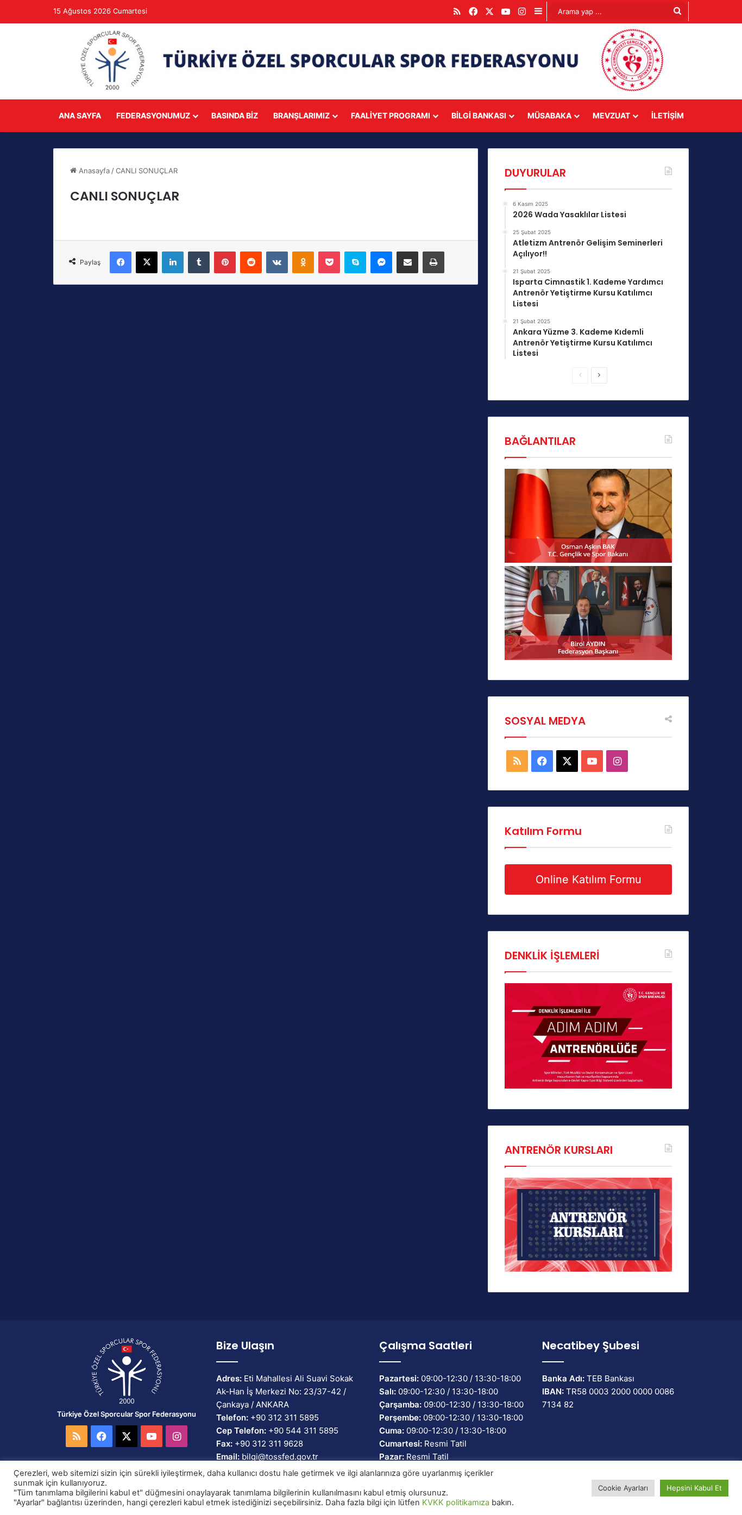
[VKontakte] (277, 262)
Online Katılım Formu (589, 879)
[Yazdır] (433, 262)
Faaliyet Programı (390, 115)
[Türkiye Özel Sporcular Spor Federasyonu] (371, 61)
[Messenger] (381, 262)
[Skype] (355, 262)
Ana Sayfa (80, 115)
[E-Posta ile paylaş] (407, 262)
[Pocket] (329, 262)
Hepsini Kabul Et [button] (694, 1487)
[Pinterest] (225, 262)
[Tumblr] (199, 262)
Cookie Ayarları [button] (623, 1487)
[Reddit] (251, 262)
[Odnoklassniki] (303, 262)
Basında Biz (234, 115)
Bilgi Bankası (478, 115)
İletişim (667, 115)
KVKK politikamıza (455, 1502)
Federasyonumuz (153, 115)
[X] (147, 262)
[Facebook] (120, 262)
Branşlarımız (301, 115)
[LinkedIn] (173, 262)
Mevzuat (611, 115)
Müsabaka (549, 115)
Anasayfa (93, 170)
